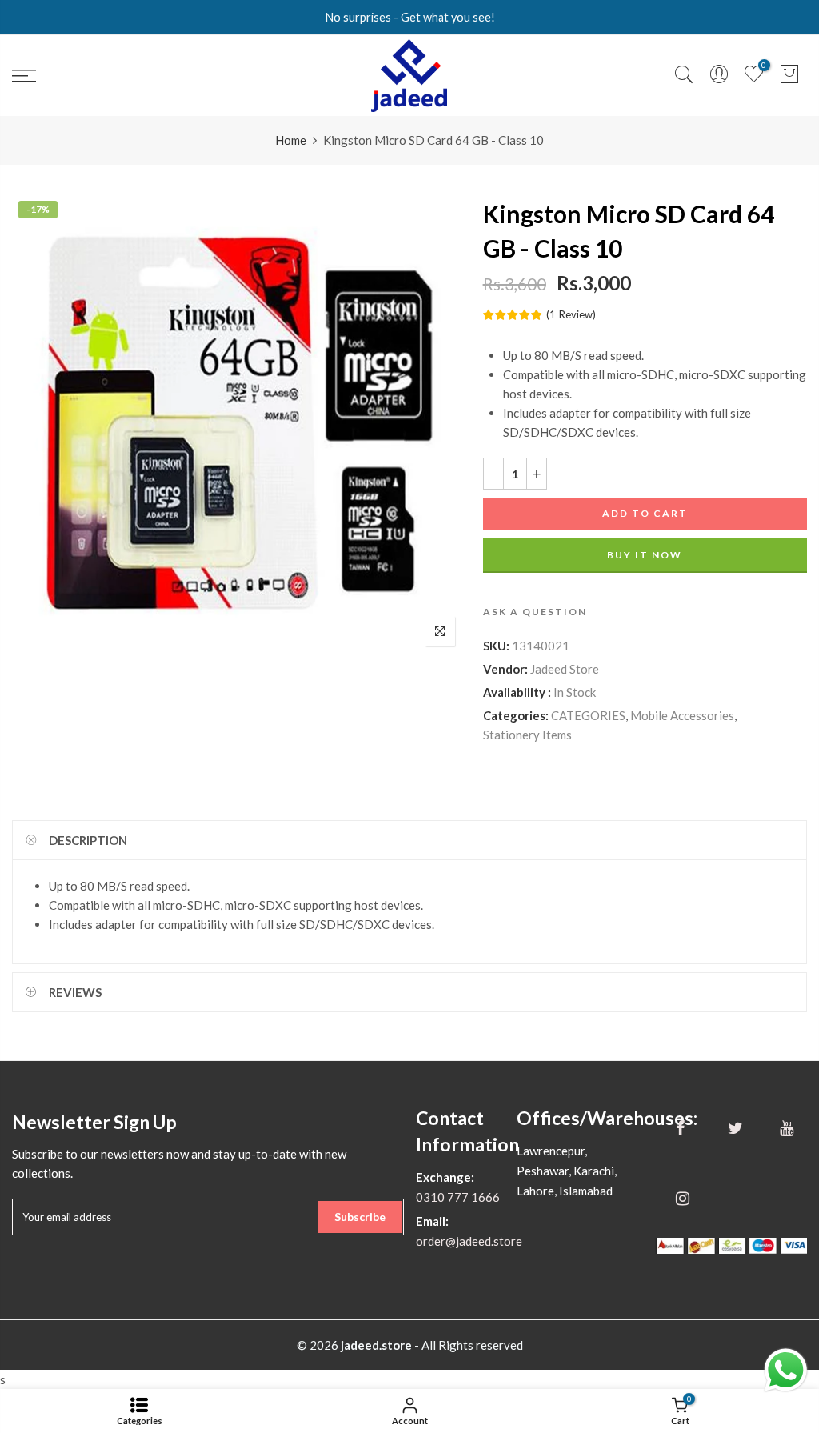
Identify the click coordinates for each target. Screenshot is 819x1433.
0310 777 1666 (458, 1197)
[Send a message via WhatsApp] (786, 1370)
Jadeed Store (564, 669)
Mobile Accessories (682, 715)
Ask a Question (535, 612)
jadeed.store (376, 1345)
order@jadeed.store (469, 1241)
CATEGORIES (588, 715)
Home (290, 140)
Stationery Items (527, 734)
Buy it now (644, 555)
